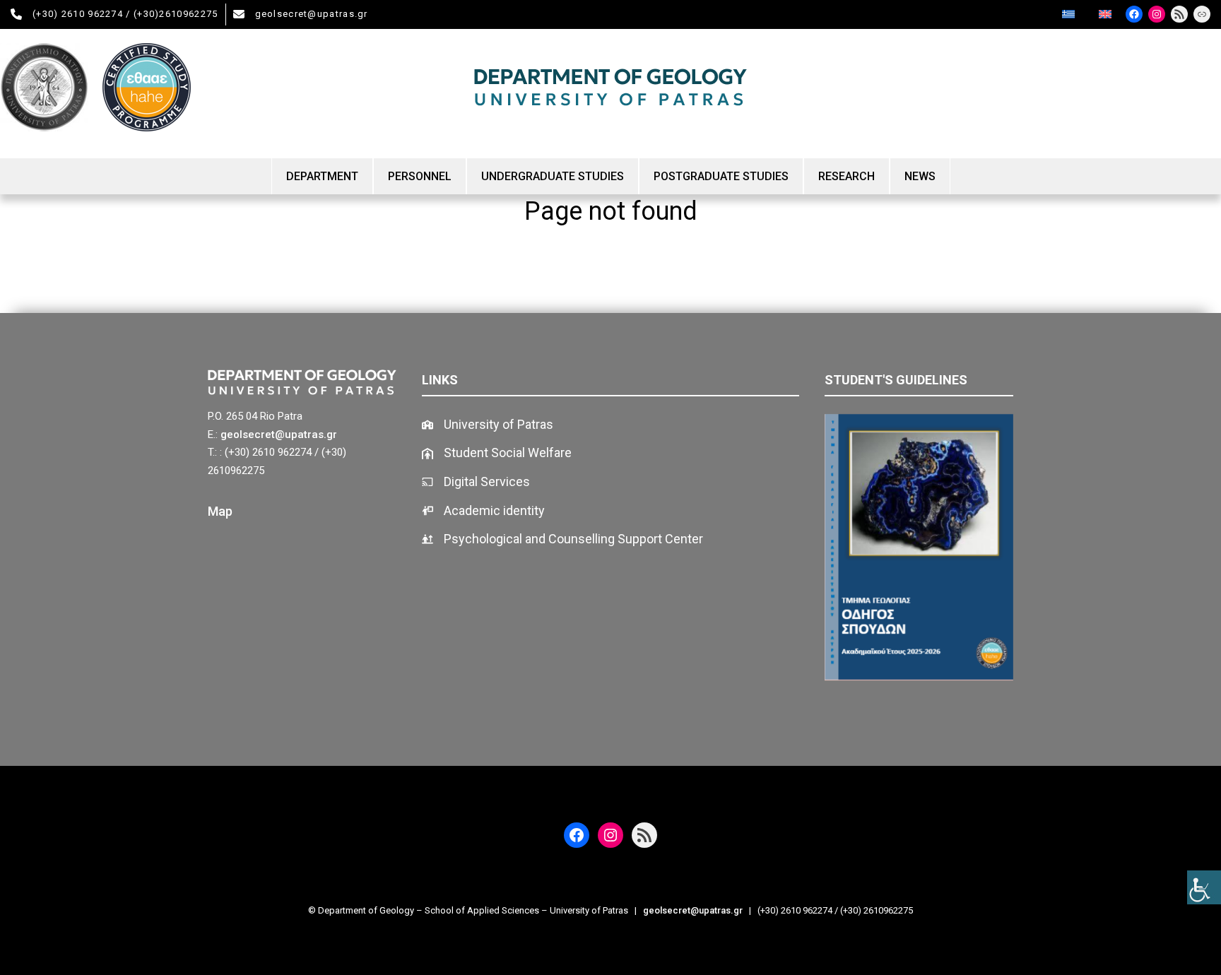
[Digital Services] (476, 482)
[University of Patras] (487, 425)
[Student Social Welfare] (497, 453)
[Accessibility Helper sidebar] (1204, 887)
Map (220, 511)
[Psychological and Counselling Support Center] (562, 539)
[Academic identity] (483, 511)
